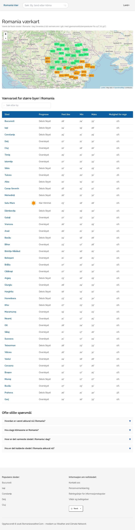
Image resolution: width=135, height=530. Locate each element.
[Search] (65, 5)
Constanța (7, 494)
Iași (3, 488)
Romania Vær (11, 5)
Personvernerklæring (79, 488)
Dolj (4, 499)
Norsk (76, 509)
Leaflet (103, 87)
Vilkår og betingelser (79, 499)
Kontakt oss (74, 482)
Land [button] (126, 5)
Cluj (4, 505)
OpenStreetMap (119, 87)
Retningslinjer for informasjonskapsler (87, 494)
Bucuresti (6, 482)
